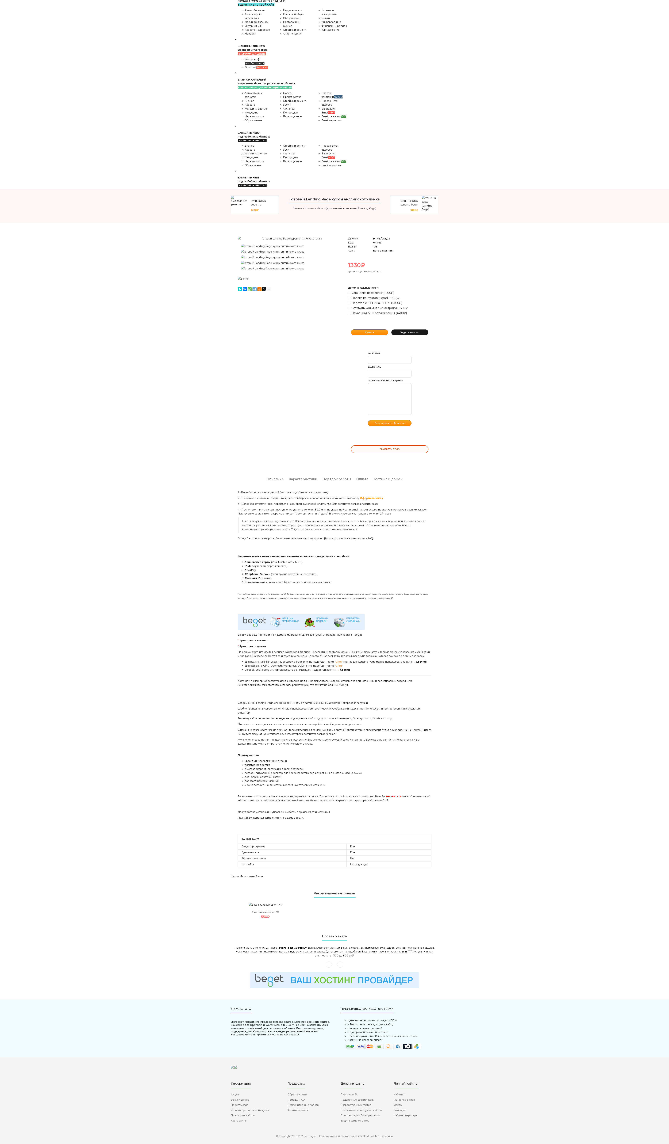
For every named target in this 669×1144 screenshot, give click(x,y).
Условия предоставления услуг (250, 1110)
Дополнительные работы (303, 1105)
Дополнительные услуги (363, 288)
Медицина (251, 112)
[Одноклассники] (259, 289)
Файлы (398, 1105)
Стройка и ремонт (294, 29)
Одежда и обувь (293, 14)
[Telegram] (254, 289)
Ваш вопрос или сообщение (385, 380)
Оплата (362, 479)
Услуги (325, 18)
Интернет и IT (253, 26)
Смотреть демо (390, 449)
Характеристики (303, 479)
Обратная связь (297, 1094)
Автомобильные (255, 10)
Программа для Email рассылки (360, 1115)
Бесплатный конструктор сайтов (361, 1110)
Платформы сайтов (243, 1115)
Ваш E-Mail (374, 367)
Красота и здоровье (257, 29)
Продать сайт (239, 1105)
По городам (290, 112)
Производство (292, 96)
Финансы (289, 108)
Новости (250, 33)
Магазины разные (256, 108)
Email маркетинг (331, 120)
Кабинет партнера (405, 1115)
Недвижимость (292, 10)
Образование (291, 18)
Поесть (287, 93)
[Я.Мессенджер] (240, 289)
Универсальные (331, 22)
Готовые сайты (314, 208)
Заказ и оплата (240, 1099)
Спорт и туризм (292, 33)
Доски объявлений (256, 22)
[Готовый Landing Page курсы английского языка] (290, 239)
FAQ (370, 538)
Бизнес (249, 100)
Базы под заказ (292, 116)
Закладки (400, 1110)
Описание (275, 479)
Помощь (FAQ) (296, 1099)
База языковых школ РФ (265, 912)
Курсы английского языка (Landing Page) (350, 208)
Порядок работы (336, 479)
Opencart (256, 67)
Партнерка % (349, 1094)
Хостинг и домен (388, 479)
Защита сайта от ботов (355, 1120)
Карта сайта (238, 1120)
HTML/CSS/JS (381, 238)
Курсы (235, 876)
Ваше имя (374, 353)
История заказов (404, 1099)
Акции (235, 1094)
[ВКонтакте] (245, 289)
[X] (264, 289)
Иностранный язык (252, 876)
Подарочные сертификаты (357, 1099)
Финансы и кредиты (334, 26)
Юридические (330, 29)
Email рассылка (333, 116)
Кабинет (399, 1094)
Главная (297, 208)
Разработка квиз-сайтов (356, 1105)
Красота (250, 104)
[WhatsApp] (250, 289)
